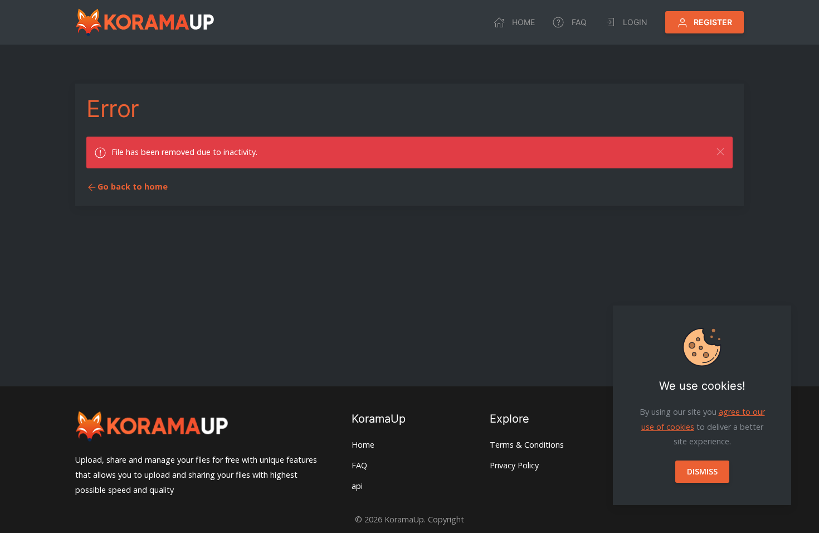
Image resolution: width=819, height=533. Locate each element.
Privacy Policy (514, 465)
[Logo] (145, 22)
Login (635, 22)
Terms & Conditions (527, 444)
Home (523, 22)
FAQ (579, 22)
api (357, 486)
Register (713, 22)
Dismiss (702, 471)
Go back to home (133, 186)
